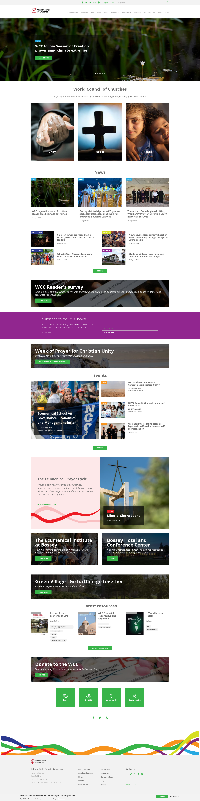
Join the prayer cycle (48, 504)
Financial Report (104, 627)
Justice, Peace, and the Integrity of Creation (59, 627)
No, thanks (174, 796)
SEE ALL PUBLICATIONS (100, 648)
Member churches (87, 12)
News (99, 12)
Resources (137, 12)
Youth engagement (52, 126)
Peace (54, 637)
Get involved (126, 12)
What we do (115, 12)
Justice (54, 634)
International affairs (148, 134)
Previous (5, 50)
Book (113, 558)
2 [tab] (98, 73)
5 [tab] (104, 73)
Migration (148, 122)
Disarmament (148, 118)
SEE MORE (100, 271)
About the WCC (72, 12)
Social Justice (100, 130)
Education (52, 118)
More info (61, 799)
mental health (151, 629)
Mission (52, 130)
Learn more (44, 58)
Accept (162, 796)
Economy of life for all (58, 640)
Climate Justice (56, 631)
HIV (148, 626)
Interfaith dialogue (148, 126)
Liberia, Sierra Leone (124, 515)
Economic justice (100, 134)
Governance (103, 624)
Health (100, 126)
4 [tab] (102, 73)
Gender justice (100, 118)
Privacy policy (46, 332)
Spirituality (52, 134)
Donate (42, 675)
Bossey (166, 12)
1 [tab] (95, 73)
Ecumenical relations (52, 122)
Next (195, 50)
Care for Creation (100, 122)
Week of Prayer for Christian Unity (52, 362)
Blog (160, 12)
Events (105, 12)
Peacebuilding (147, 130)
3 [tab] (100, 73)
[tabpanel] (100, 50)
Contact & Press (149, 12)
